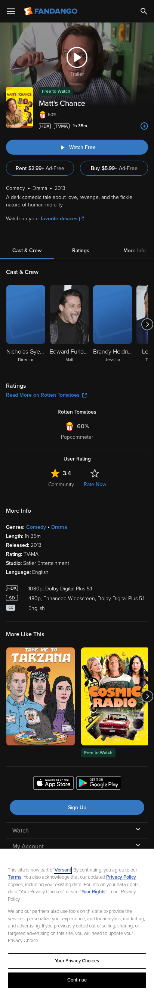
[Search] (144, 11)
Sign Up (77, 807)
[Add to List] (144, 126)
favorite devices (59, 218)
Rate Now (95, 484)
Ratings (80, 250)
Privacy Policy (121, 877)
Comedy (36, 527)
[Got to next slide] (147, 324)
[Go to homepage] (51, 11)
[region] (77, 920)
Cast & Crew (26, 250)
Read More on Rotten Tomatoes (43, 395)
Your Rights (93, 892)
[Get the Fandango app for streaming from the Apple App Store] (53, 784)
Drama (59, 527)
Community (61, 484)
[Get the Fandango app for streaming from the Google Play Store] (98, 784)
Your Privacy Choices (77, 961)
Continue (77, 980)
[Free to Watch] (115, 696)
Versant (63, 870)
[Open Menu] (11, 11)
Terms (14, 877)
